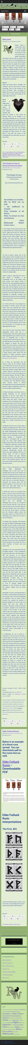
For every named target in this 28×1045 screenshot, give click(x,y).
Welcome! (6, 39)
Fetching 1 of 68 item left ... (16, 932)
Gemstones (19, 1018)
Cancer (11, 1009)
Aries (9, 1009)
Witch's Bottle (15, 1031)
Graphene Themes (12, 1043)
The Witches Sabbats (7, 975)
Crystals (18, 1011)
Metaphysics (5, 153)
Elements (5, 1018)
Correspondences (8, 152)
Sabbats (8, 167)
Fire (12, 1018)
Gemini (14, 1018)
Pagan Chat (12, 153)
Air (3, 1009)
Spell (17, 1027)
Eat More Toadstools (7, 963)
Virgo (3, 1029)
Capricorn (4, 1011)
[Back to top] (24, 1041)
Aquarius (5, 1009)
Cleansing (13, 1011)
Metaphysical (21, 152)
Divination (9, 733)
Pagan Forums (18, 153)
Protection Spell (18, 1025)
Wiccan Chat (14, 155)
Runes (13, 733)
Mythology (9, 1022)
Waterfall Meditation (11, 1029)
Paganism (4, 154)
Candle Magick (22, 1009)
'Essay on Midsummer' (10, 358)
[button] (3, 22)
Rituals (9, 154)
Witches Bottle (16, 1034)
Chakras (8, 1011)
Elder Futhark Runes (7, 16)
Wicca (9, 155)
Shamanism (14, 154)
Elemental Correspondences (11, 1016)
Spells (18, 154)
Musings (9, 41)
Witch (10, 1031)
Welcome (4, 155)
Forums (16, 152)
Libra (11, 1020)
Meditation (15, 1020)
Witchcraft (5, 157)
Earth (11, 1013)
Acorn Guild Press (17, 692)
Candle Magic (15, 1009)
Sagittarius (10, 1027)
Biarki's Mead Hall (6, 960)
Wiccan (5, 1031)
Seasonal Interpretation (16, 167)
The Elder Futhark (18, 733)
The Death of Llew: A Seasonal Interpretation (12, 164)
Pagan (16, 1022)
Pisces (12, 1024)
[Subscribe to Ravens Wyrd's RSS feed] (2, 1)
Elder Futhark (13, 924)
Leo (9, 1020)
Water (6, 1029)
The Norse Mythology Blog (8, 972)
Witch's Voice (5, 977)
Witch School (21, 155)
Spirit (20, 1027)
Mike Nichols (5, 714)
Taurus (23, 1027)
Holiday (5, 1020)
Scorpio (13, 1027)
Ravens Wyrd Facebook (8, 966)
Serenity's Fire (5, 969)
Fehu (10, 1018)
